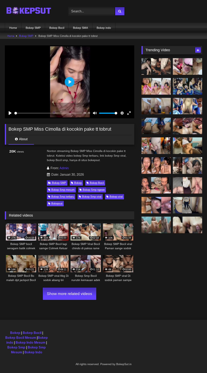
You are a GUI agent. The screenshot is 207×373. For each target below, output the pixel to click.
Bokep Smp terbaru (62, 196)
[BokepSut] (32, 11)
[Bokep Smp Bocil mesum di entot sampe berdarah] (156, 165)
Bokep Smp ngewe (94, 189)
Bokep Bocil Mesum (20, 337)
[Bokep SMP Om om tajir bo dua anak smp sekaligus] (156, 145)
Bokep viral (116, 196)
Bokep (78, 182)
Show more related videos (69, 294)
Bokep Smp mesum (63, 189)
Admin (64, 168)
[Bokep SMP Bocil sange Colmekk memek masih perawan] (156, 86)
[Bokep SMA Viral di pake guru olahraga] (187, 205)
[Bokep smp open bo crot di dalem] (156, 205)
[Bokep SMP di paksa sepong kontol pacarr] (156, 185)
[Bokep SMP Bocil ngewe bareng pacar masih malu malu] (187, 145)
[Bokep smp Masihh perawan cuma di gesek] (187, 225)
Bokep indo (104, 27)
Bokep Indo (33, 352)
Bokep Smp (16, 347)
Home (13, 27)
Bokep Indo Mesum (30, 342)
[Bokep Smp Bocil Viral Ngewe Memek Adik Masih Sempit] (156, 106)
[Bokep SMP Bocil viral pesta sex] (187, 86)
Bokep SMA (80, 27)
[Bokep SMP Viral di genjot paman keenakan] (156, 126)
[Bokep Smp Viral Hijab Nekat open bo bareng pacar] (187, 185)
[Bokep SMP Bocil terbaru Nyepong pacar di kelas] (187, 106)
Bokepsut (56, 203)
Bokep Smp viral (91, 196)
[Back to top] (194, 361)
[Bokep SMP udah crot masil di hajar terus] (187, 126)
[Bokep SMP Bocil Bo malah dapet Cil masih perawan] (187, 66)
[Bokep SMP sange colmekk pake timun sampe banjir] (156, 225)
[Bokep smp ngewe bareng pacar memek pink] (187, 165)
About (22, 139)
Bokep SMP (33, 27)
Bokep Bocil (56, 27)
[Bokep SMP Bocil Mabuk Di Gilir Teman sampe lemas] (156, 66)
